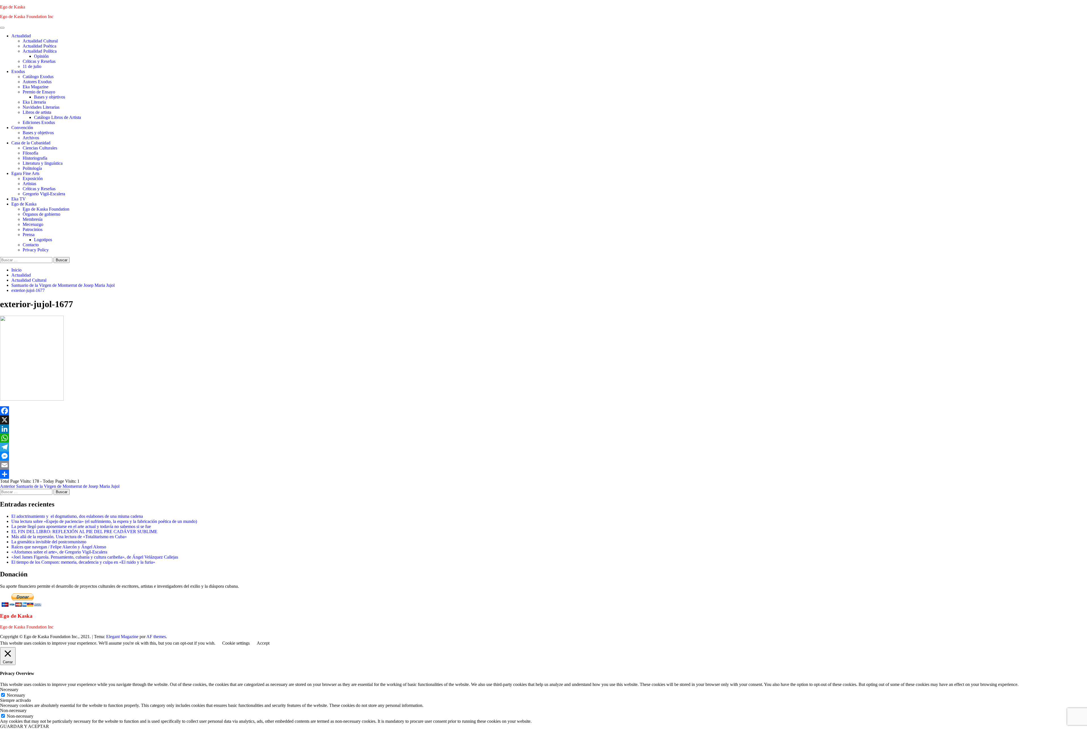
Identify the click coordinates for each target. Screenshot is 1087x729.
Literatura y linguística (43, 163)
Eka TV (18, 198)
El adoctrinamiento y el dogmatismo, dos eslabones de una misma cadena (77, 516)
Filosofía (30, 153)
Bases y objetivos (49, 97)
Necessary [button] (9, 689)
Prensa (29, 234)
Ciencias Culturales (40, 148)
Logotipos (43, 239)
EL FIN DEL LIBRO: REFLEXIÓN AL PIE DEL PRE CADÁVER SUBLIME (84, 531)
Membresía (32, 219)
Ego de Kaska (12, 7)
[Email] (543, 465)
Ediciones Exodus (39, 122)
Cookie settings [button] (236, 643)
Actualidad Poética (39, 46)
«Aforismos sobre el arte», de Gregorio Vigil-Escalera (59, 552)
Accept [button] (263, 643)
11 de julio (32, 66)
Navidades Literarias (41, 107)
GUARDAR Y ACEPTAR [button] (24, 726)
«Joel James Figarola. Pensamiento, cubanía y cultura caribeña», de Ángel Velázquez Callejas (94, 557)
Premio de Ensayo (39, 91)
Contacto (31, 244)
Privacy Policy (36, 249)
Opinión (41, 56)
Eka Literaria (34, 102)
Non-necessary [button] (13, 710)
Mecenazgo (33, 224)
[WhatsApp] (543, 437)
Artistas (29, 183)
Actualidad (21, 35)
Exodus (18, 71)
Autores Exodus (37, 81)
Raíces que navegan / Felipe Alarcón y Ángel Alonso (58, 546)
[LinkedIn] (543, 428)
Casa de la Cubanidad (30, 142)
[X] (543, 419)
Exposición (33, 178)
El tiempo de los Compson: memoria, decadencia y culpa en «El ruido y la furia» (83, 562)
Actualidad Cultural (40, 41)
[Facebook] (543, 410)
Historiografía (35, 158)
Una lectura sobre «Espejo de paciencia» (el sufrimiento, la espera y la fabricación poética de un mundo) (104, 521)
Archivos (31, 137)
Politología (32, 168)
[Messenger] (543, 456)
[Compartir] (543, 474)
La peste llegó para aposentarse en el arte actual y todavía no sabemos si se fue (81, 526)
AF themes (156, 636)
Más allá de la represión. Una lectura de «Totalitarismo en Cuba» (69, 536)
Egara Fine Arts (25, 173)
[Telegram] (543, 447)
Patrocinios (32, 229)
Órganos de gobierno (41, 214)
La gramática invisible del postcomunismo (48, 541)
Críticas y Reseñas (39, 61)
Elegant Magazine (122, 636)
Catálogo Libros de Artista (57, 117)
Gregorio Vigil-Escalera (44, 193)
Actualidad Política (40, 51)
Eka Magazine (35, 86)
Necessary (16, 695)
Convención (22, 127)
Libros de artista (37, 112)
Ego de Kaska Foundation (46, 209)
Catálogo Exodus (38, 76)
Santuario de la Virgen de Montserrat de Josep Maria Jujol (59, 486)
